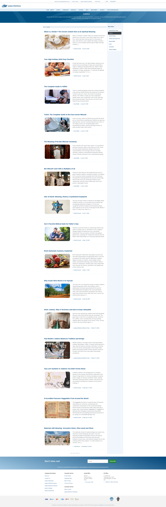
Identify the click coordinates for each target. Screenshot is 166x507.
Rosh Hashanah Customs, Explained (58, 251)
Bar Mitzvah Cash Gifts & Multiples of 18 (59, 169)
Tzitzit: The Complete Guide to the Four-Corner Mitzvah (65, 114)
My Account (97, 1)
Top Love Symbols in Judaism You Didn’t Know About (64, 369)
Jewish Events (94, 9)
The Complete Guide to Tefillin (55, 86)
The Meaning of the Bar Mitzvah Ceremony (60, 142)
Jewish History (112, 35)
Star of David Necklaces (112, 9)
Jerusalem (111, 46)
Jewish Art (73, 9)
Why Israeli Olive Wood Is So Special (58, 281)
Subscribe (113, 461)
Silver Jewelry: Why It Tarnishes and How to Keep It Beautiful (67, 310)
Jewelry (52, 9)
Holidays (102, 9)
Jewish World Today (113, 30)
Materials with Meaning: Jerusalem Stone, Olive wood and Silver (68, 428)
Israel (110, 44)
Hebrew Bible (112, 41)
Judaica (58, 9)
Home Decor (65, 9)
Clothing (81, 9)
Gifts (87, 9)
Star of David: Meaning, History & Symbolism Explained (65, 197)
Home (47, 9)
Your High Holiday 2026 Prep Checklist (59, 59)
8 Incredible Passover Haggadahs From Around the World (66, 398)
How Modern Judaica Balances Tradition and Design (64, 339)
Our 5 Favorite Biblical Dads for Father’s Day (61, 224)
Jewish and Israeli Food (114, 38)
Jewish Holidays (112, 49)
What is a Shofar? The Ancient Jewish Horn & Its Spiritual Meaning (69, 32)
